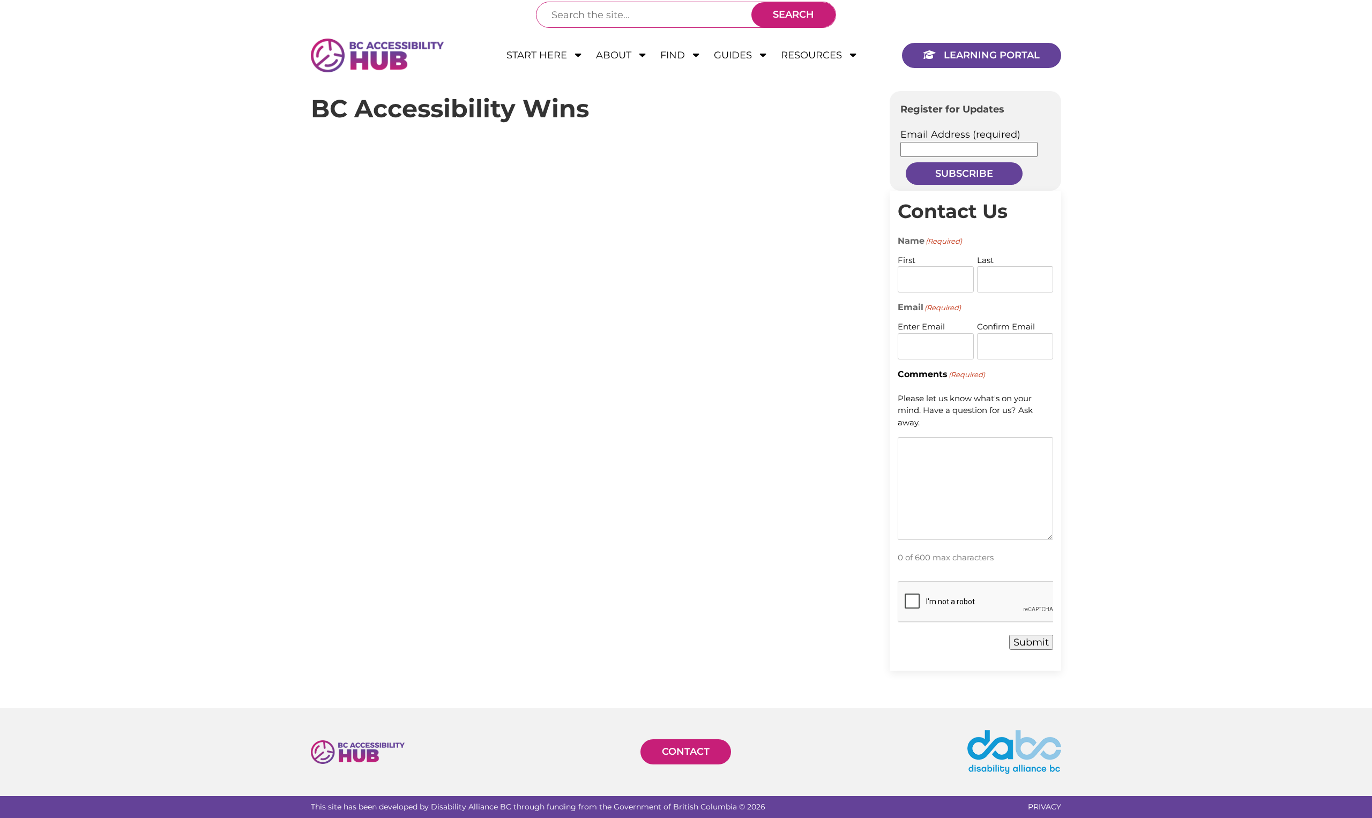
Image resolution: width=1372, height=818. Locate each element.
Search (793, 14)
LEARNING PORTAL (990, 55)
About (615, 55)
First (906, 260)
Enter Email (921, 326)
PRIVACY (1044, 807)
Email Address (960, 134)
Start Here (538, 55)
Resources (813, 55)
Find (674, 55)
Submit (1031, 642)
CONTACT (686, 751)
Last (985, 260)
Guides (734, 55)
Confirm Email (1006, 326)
